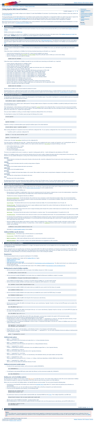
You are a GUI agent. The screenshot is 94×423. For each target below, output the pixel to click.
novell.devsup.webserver (7, 19)
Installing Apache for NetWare (87, 13)
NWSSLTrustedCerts (11, 238)
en (73, 11)
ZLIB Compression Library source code (15, 261)
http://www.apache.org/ (47, 40)
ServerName (32, 54)
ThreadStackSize (11, 214)
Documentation (16, 6)
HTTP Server (8, 6)
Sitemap (91, 2)
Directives (80, 2)
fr (75, 11)
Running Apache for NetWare (86, 14)
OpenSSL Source (40, 384)
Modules (75, 2)
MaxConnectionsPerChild (13, 198)
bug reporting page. (8, 14)
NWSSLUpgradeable (11, 240)
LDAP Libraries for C (11, 260)
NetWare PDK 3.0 (31, 258)
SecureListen (10, 236)
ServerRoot (25, 54)
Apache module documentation (33, 187)
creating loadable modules (19, 229)
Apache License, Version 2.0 (15, 420)
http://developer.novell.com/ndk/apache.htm (44, 263)
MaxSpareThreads (11, 208)
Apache (3, 6)
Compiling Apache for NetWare (22, 22)
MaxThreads (9, 212)
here (21, 32)
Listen (38, 107)
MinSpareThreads (11, 205)
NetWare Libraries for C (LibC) (68, 34)
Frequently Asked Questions (20, 18)
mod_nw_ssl (31, 378)
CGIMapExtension (11, 233)
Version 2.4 (22, 6)
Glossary (87, 2)
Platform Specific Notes (30, 6)
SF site (50, 394)
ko (77, 11)
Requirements (83, 9)
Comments (83, 23)
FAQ (84, 2)
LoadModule (47, 222)
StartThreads (10, 202)
